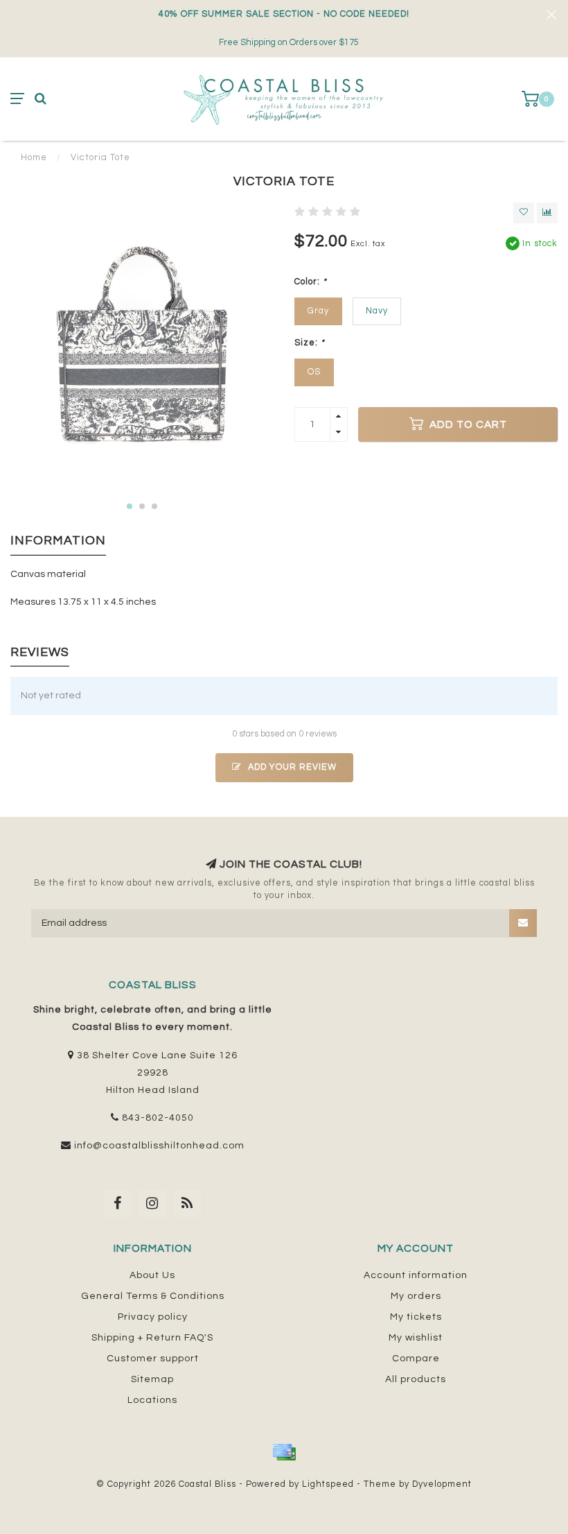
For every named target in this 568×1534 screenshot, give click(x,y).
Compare (416, 1358)
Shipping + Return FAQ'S (152, 1338)
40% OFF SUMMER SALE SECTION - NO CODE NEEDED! (284, 14)
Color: (310, 281)
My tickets (416, 1317)
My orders (416, 1296)
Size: (309, 342)
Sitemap (152, 1379)
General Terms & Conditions (152, 1296)
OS (314, 372)
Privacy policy (153, 1317)
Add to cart (467, 424)
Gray (318, 311)
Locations (152, 1400)
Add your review (291, 767)
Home (34, 157)
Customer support (153, 1358)
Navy (377, 311)
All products (415, 1379)
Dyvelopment (442, 1484)
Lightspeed (328, 1484)
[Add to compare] (547, 212)
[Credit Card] (284, 1452)
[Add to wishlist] (523, 212)
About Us (152, 1275)
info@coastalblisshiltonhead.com (159, 1145)
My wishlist (416, 1338)
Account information (416, 1275)
